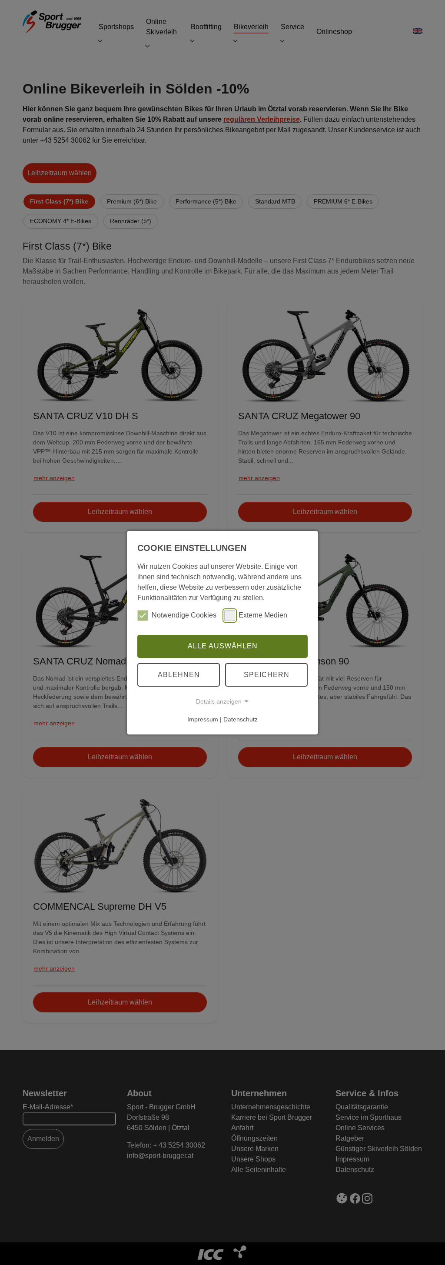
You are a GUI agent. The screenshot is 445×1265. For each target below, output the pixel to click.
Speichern (266, 674)
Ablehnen (179, 674)
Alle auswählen (223, 646)
